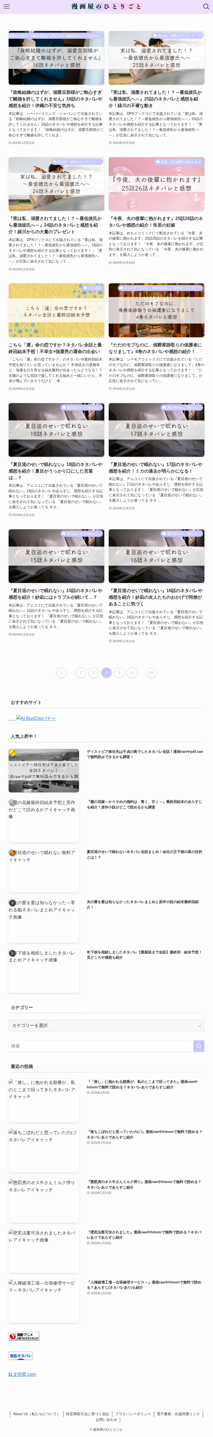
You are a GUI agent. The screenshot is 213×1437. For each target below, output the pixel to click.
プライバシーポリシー (133, 1414)
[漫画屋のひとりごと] (106, 6)
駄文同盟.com (22, 1374)
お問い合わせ (106, 1420)
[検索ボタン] (206, 6)
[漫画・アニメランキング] (24, 1339)
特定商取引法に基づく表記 (87, 1414)
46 (151, 672)
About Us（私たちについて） (36, 1414)
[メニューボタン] (6, 6)
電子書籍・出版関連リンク (178, 1414)
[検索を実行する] (198, 1046)
